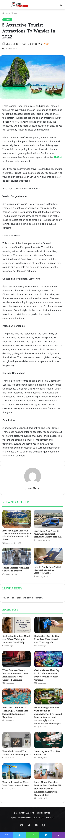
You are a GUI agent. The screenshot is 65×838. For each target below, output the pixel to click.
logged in (19, 597)
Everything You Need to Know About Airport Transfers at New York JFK (48, 534)
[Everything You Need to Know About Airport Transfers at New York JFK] (48, 519)
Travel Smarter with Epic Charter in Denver (15, 569)
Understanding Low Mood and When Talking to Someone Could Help (16, 639)
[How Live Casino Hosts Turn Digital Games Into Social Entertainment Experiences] (16, 696)
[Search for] (61, 5)
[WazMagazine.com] (20, 4)
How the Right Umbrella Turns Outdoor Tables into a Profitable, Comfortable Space (16, 535)
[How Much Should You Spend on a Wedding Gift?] (16, 740)
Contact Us (38, 817)
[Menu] (3, 5)
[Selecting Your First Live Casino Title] (48, 740)
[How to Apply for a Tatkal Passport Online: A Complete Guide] (48, 556)
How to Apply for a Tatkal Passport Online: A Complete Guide (47, 570)
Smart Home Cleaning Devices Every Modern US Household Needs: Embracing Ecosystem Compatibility (47, 788)
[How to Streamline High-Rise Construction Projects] (16, 771)
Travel (15, 13)
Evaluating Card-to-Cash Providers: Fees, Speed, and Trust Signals (47, 639)
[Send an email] (17, 44)
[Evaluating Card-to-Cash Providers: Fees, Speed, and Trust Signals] (48, 625)
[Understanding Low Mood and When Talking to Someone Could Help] (16, 625)
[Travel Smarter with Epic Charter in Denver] (16, 556)
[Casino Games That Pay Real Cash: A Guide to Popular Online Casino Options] (48, 659)
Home (7, 13)
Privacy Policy (24, 817)
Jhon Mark (10, 44)
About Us (50, 817)
